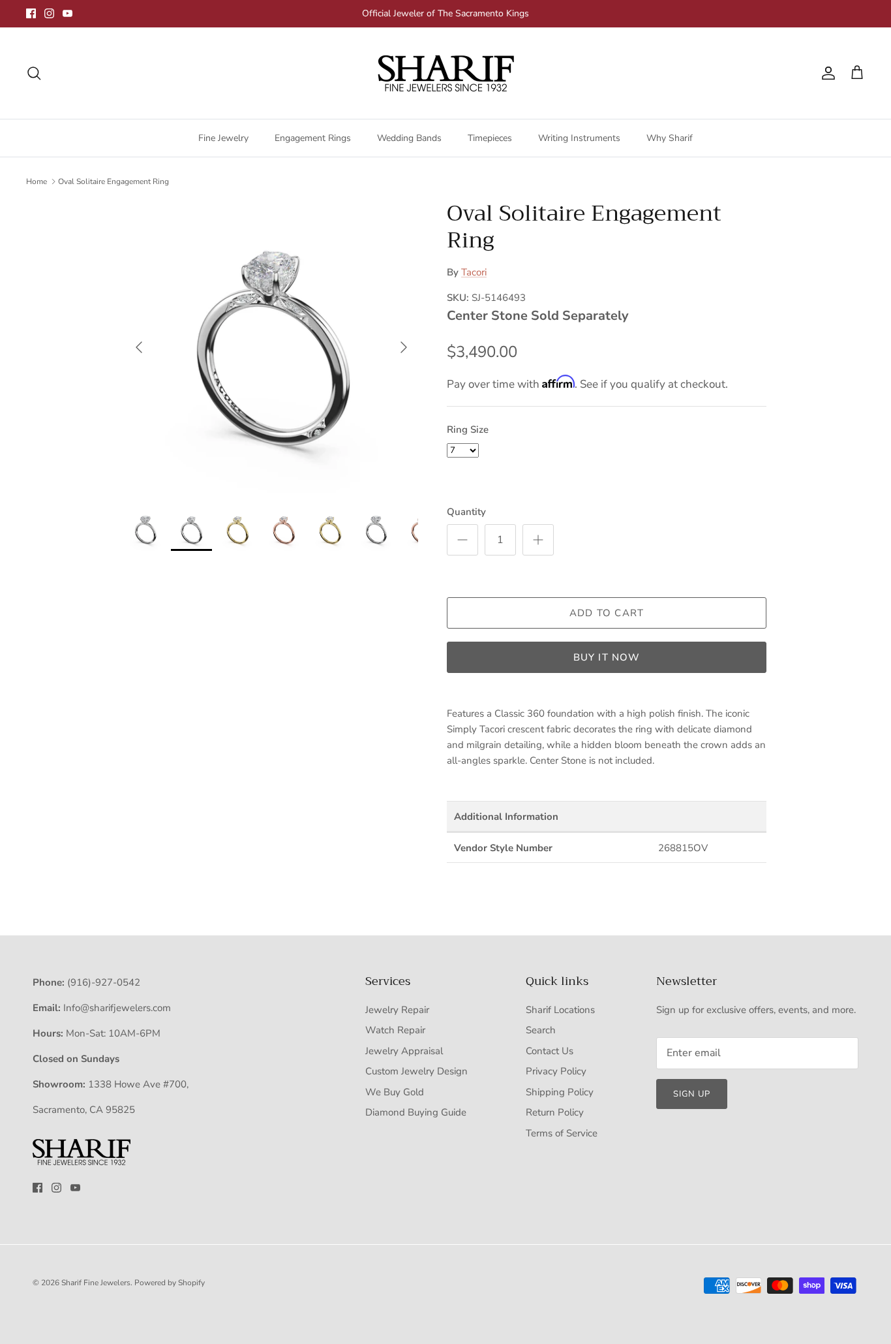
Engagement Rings (313, 138)
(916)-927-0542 (103, 982)
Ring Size (468, 429)
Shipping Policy (560, 1092)
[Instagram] (49, 13)
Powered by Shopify (169, 1282)
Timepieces (490, 138)
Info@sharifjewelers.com (117, 1007)
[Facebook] (31, 13)
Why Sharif (669, 138)
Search (541, 1030)
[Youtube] (67, 13)
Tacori (474, 272)
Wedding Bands (409, 138)
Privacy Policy (556, 1071)
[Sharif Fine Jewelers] (445, 73)
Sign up (691, 1094)
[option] (272, 347)
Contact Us (549, 1050)
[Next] (403, 347)
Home (36, 181)
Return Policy (555, 1112)
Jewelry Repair (397, 1009)
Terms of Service (561, 1133)
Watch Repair (395, 1030)
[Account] (825, 73)
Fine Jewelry (223, 138)
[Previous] (139, 347)
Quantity (466, 511)
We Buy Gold (394, 1092)
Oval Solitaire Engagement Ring (113, 181)
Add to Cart (606, 612)
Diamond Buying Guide (415, 1112)
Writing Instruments (579, 138)
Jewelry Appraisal (404, 1050)
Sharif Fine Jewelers (95, 1282)
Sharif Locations (560, 1009)
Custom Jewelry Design (416, 1071)
